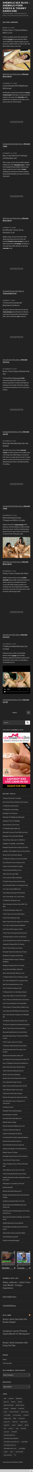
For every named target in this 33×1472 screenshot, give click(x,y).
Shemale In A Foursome (10, 813)
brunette (21, 1408)
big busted (17, 378)
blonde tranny (20, 1405)
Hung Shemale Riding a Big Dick (13, 969)
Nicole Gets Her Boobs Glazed (12, 855)
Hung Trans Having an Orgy (11, 918)
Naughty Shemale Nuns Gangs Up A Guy (15, 847)
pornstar (23, 1428)
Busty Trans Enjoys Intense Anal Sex (14, 1028)
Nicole (27, 1425)
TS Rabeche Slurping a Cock (11, 900)
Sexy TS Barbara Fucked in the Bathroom (15, 1063)
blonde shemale (8, 1187)
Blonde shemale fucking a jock (12, 1191)
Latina (13, 1425)
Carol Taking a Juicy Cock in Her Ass (14, 1170)
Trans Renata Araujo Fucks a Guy (13, 1090)
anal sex (11, 1398)
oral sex (10, 1428)
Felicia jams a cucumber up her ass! (13, 1183)
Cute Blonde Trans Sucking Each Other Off (16, 1059)
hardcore (15, 1422)
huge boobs (23, 1422)
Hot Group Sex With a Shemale (12, 878)
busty (5, 1412)
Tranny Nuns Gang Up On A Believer (14, 840)
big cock (6, 1402)
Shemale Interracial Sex (11, 1438)
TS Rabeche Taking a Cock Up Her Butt (15, 859)
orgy (17, 1428)
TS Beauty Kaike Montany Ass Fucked (14, 1046)
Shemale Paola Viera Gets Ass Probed (15, 952)
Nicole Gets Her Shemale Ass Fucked (14, 1078)
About (5, 1359)
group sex (7, 1422)
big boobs (19, 1398)
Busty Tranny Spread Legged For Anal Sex (16, 921)
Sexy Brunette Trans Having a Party (14, 862)
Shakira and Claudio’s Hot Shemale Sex (15, 1149)
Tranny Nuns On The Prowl (11, 825)
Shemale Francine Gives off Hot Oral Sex (15, 1156)
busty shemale (14, 1412)
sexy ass (6, 1432)
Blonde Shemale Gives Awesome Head (15, 1097)
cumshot (26, 1415)
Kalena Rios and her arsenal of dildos (14, 1233)
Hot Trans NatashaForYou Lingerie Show (15, 980)
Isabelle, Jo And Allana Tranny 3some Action (16, 851)
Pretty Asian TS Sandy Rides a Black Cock (16, 1007)
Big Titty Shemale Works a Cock (13, 984)
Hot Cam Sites (7, 1363)
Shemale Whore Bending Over (12, 1118)
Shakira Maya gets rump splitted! (13, 1223)
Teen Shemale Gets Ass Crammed (13, 1145)
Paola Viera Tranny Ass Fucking (12, 1093)
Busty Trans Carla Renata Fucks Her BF (15, 1086)
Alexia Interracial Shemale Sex (12, 1141)
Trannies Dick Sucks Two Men (12, 798)
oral (5, 1428)
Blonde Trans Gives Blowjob (11, 1074)
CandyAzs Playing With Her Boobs (13, 944)
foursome (22, 1418)
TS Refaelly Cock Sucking (10, 809)
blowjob (6, 1408)
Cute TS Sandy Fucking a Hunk (12, 988)
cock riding (7, 1415)
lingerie (20, 1425)
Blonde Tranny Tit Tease (10, 1152)
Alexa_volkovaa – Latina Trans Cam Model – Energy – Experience (16, 1285)
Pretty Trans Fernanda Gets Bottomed (15, 933)
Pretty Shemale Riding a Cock (12, 870)
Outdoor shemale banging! (11, 1240)
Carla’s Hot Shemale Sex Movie (12, 1133)
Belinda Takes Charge (9, 1122)
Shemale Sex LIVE (11, 1278)
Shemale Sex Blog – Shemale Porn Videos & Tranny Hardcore (16, 6)
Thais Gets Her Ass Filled (10, 874)
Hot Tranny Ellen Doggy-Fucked (13, 929)
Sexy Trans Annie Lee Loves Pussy (14, 896)
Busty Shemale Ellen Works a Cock (13, 973)
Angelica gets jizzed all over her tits (14, 1201)
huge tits (6, 1425)
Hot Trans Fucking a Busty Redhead (14, 925)
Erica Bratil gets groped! (10, 1237)
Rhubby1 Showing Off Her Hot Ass (13, 965)
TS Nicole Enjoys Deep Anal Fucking (14, 881)
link (31, 1443)
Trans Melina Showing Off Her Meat (14, 893)
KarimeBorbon (9, 1297)
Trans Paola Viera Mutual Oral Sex (13, 1071)
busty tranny (24, 1412)
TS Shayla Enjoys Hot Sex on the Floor (14, 937)
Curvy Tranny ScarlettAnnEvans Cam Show (16, 999)
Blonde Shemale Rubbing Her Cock (14, 1126)
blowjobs (13, 1408)
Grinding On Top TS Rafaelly (11, 821)
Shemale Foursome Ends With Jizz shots (15, 832)
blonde (20, 1402)
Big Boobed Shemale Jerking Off (13, 1055)
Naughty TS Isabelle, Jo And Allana (13, 843)
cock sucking (17, 1415)
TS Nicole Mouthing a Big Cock (12, 910)
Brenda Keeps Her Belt (10, 1114)
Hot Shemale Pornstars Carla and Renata (15, 1137)
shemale (14, 1432)
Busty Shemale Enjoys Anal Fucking (14, 1067)
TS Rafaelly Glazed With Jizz (11, 828)
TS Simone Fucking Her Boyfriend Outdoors (16, 1024)
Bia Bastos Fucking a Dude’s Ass (13, 955)
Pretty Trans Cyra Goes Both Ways (14, 914)
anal (5, 1398)
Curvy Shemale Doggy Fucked (12, 1082)
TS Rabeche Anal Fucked (10, 806)
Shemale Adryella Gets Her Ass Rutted (15, 1032)
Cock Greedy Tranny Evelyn (11, 1160)
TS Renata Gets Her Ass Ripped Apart (15, 992)
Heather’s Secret (8, 1107)
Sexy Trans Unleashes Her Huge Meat (15, 1003)
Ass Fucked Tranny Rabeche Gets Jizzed (15, 802)
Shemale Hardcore (9, 1435)
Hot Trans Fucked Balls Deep (12, 889)
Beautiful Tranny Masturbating (12, 1111)
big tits (13, 1402)
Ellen (14, 1418)
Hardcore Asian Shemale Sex (12, 1130)
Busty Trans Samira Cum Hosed (12, 948)
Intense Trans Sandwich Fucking (13, 866)
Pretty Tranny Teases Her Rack (15, 573)
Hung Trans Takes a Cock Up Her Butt (14, 996)
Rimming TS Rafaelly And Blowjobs (14, 817)
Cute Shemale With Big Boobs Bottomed (16, 1011)
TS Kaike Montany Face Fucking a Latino (15, 977)
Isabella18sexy (9, 1305)
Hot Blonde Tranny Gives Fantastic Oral (15, 1021)
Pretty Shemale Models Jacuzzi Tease (14, 1174)
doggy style (7, 1418)
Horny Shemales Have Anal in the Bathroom (16, 940)
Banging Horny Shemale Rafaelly (13, 836)
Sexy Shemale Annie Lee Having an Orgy (15, 885)
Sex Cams (7, 1315)
